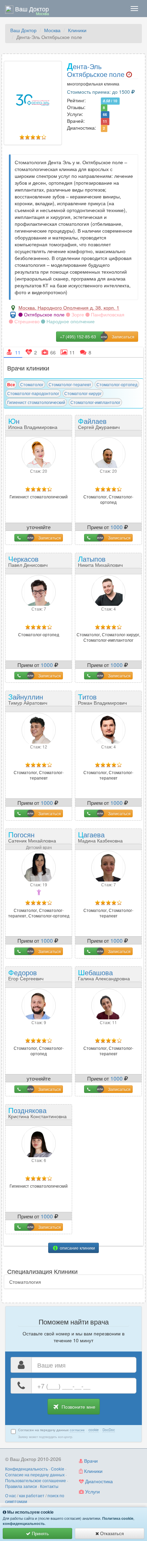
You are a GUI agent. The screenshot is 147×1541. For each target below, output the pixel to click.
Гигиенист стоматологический (36, 402)
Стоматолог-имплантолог (95, 402)
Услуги (92, 1491)
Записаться (49, 537)
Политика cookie (117, 1518)
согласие (77, 1429)
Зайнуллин (27, 699)
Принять (39, 1533)
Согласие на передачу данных (35, 1474)
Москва (52, 30)
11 (105, 121)
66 (105, 114)
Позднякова (37, 1112)
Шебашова (104, 974)
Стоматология (25, 1281)
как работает (31, 1495)
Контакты (49, 1486)
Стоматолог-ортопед (116, 384)
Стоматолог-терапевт (70, 384)
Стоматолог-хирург (83, 393)
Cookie (57, 1469)
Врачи (90, 1460)
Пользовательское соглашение (35, 1480)
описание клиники (77, 1248)
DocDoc (109, 1429)
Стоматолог (31, 384)
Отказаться (111, 1533)
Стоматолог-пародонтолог (33, 393)
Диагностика (98, 1481)
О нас (10, 1495)
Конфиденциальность (26, 1469)
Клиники (77, 30)
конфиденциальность (24, 1523)
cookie (94, 1429)
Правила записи (21, 1486)
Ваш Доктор (23, 30)
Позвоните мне (77, 1406)
